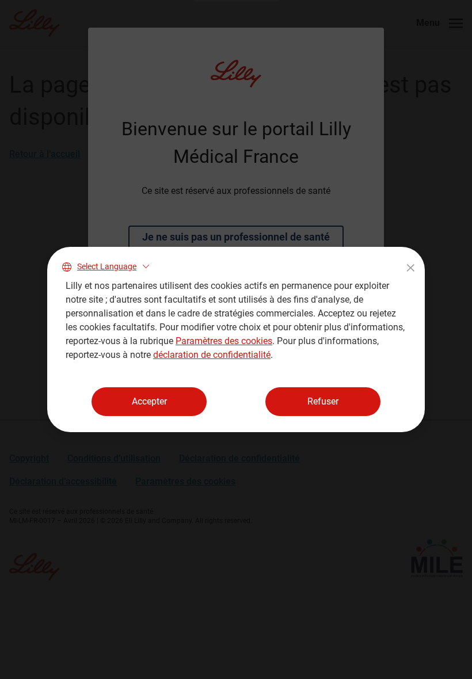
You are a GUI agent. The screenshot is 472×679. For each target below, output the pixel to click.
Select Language (106, 266)
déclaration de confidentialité (212, 354)
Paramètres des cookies (224, 340)
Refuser (322, 401)
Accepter (149, 401)
